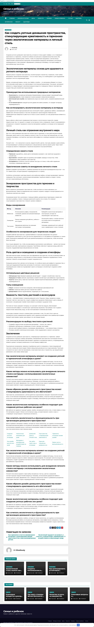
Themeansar (29, 622)
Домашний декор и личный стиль (33, 435)
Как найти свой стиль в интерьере (33, 443)
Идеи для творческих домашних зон (43, 443)
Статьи (70, 18)
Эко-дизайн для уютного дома (10, 443)
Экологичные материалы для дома (20, 435)
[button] (86, 20)
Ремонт (17, 22)
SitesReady (14, 47)
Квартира (78, 18)
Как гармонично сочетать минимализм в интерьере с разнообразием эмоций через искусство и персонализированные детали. (22, 537)
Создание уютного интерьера (10, 435)
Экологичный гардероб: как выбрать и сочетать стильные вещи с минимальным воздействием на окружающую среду (50, 536)
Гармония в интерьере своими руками (57, 435)
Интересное (8, 22)
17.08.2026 (10, 598)
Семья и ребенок (13, 8)
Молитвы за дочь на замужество (56, 595)
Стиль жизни (8, 29)
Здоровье (26, 22)
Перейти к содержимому (7, 1)
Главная (12, 18)
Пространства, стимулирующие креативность (43, 435)
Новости (41, 18)
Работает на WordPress (8, 622)
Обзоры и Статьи (23, 18)
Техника (49, 18)
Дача (33, 18)
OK (78, 624)
